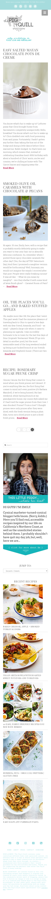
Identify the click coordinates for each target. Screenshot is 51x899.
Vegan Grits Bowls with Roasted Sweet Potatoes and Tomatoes (22, 676)
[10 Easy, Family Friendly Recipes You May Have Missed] (25, 702)
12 (28, 429)
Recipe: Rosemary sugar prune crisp (20, 371)
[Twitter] (21, 6)
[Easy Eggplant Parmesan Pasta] (25, 799)
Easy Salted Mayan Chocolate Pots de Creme (21, 54)
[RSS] (35, 6)
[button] (45, 12)
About (16, 850)
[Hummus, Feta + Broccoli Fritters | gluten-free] (25, 751)
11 (24, 429)
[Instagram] (25, 6)
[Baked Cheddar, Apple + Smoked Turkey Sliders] (25, 604)
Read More (8, 167)
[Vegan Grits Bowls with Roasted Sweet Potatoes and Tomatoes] (25, 653)
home (9, 850)
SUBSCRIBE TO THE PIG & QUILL (33, 2)
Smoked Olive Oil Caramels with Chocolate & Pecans (23, 187)
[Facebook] (16, 6)
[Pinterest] (30, 6)
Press (22, 850)
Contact (30, 850)
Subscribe (40, 850)
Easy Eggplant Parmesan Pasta (20, 822)
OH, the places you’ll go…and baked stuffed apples (25, 306)
